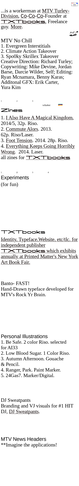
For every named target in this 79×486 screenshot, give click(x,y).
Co (24, 16)
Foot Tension (19, 140)
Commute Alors (22, 129)
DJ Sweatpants (24, 411)
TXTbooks (23, 21)
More (16, 26)
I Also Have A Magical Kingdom (39, 117)
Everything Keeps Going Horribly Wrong (38, 149)
